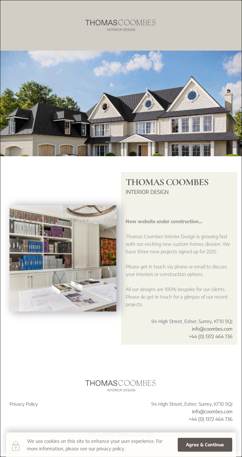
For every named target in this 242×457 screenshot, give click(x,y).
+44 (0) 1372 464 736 (210, 336)
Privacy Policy (23, 404)
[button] (205, 445)
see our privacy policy (102, 448)
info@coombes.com (212, 329)
